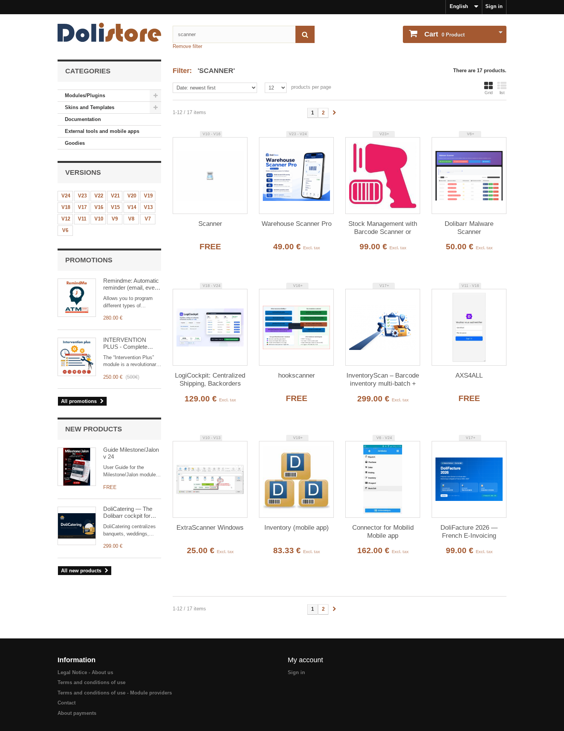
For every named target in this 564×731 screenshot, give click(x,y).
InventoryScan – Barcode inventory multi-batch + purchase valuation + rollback (382, 380)
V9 (115, 219)
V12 (65, 219)
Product (444, 34)
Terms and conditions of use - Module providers (115, 693)
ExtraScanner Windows (210, 527)
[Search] (305, 34)
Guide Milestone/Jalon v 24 (131, 453)
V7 (148, 219)
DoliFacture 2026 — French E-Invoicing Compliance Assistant (469, 532)
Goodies (75, 143)
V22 (98, 196)
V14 (131, 207)
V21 (115, 196)
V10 (98, 219)
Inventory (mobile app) (296, 527)
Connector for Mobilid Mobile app (383, 531)
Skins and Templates (89, 107)
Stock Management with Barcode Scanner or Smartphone (382, 228)
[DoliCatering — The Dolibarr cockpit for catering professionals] (77, 526)
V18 (65, 207)
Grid (489, 92)
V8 (131, 219)
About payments (77, 713)
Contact (67, 703)
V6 (65, 230)
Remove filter (187, 46)
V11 (82, 219)
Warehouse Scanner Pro (296, 223)
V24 (65, 196)
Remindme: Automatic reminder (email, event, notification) (132, 284)
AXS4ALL (469, 375)
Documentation (83, 119)
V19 (148, 196)
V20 (131, 196)
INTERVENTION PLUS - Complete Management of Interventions (125, 343)
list (502, 92)
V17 (82, 207)
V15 (115, 207)
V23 (82, 196)
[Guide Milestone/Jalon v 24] (77, 467)
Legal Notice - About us (85, 672)
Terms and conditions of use (91, 682)
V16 (98, 207)
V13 (148, 207)
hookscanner (296, 375)
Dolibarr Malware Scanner (469, 227)
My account (305, 660)
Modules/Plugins (85, 95)
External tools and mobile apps (102, 131)
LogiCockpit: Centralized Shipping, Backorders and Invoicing (210, 380)
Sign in (494, 6)
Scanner (210, 223)
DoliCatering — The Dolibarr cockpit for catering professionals (130, 512)
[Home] (109, 32)
